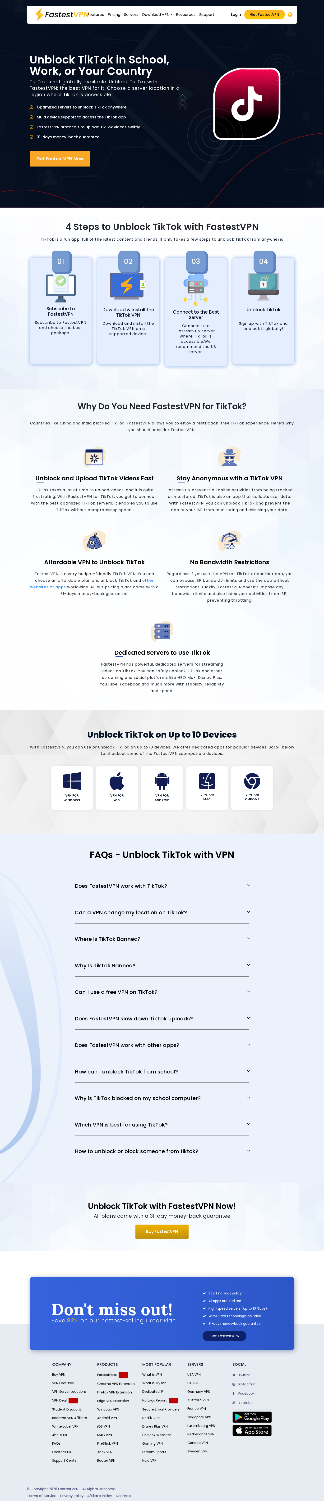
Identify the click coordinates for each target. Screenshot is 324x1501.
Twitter (243, 1375)
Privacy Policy (71, 1495)
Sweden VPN (197, 1451)
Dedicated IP (152, 1391)
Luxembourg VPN (201, 1425)
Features (95, 14)
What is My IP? (154, 1383)
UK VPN (193, 1383)
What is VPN (152, 1374)
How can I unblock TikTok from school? (126, 1071)
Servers (131, 14)
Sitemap (123, 1495)
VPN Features (63, 1383)
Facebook (246, 1393)
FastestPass (107, 1374)
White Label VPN (65, 1426)
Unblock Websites (156, 1435)
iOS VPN (103, 1426)
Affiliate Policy (99, 1495)
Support (206, 14)
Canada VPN (197, 1442)
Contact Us (61, 1452)
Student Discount (66, 1409)
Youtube (245, 1402)
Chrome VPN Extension (116, 1383)
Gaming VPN (152, 1443)
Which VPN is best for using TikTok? (121, 1124)
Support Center (65, 1460)
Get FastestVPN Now (60, 159)
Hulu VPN (149, 1460)
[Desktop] (290, 15)
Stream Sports (154, 1452)
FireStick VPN (107, 1443)
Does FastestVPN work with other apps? (127, 1045)
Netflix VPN (151, 1417)
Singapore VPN (199, 1417)
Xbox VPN (104, 1452)
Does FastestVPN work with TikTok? (121, 886)
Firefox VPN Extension (114, 1392)
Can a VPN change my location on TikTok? (131, 912)
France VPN (196, 1408)
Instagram (246, 1384)
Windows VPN (108, 1409)
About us (59, 1435)
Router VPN (106, 1460)
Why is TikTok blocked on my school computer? (138, 1098)
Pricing (114, 14)
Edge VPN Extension (113, 1400)
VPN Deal (59, 1400)
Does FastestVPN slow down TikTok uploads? (134, 1018)
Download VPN (155, 14)
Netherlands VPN (200, 1434)
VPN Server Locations (69, 1391)
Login (236, 14)
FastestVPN (68, 1488)
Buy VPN (58, 1374)
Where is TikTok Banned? (107, 939)
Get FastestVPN (264, 14)
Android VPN (107, 1417)
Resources (185, 14)
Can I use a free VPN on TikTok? (116, 992)
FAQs (56, 1443)
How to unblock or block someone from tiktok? (136, 1151)
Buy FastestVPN (162, 1231)
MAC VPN (104, 1435)
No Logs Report (154, 1400)
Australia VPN (198, 1400)
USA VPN (194, 1374)
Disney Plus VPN (155, 1426)
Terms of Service (41, 1495)
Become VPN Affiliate (69, 1417)
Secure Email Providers (161, 1409)
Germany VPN (198, 1391)
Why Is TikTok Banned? (105, 965)
